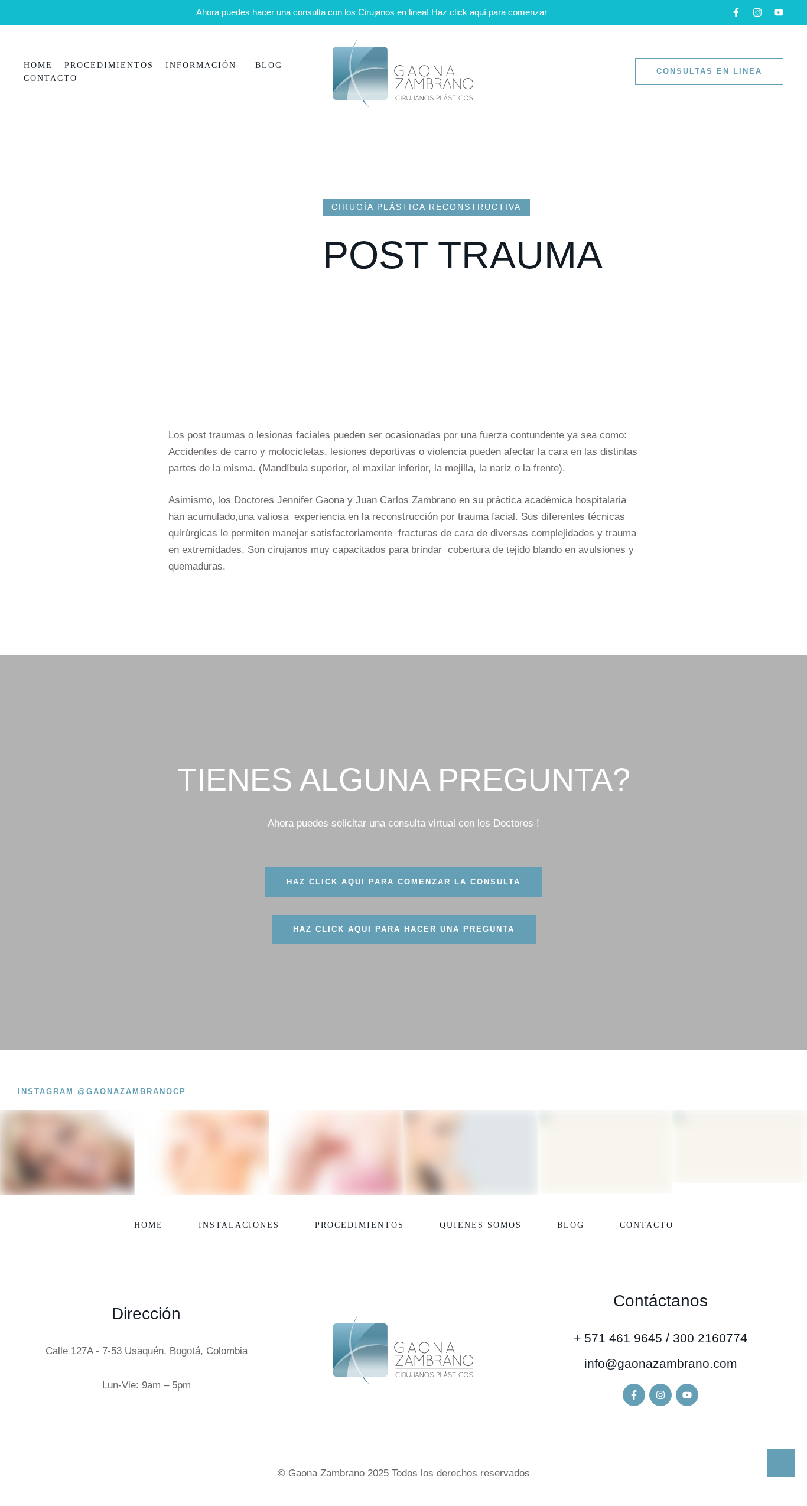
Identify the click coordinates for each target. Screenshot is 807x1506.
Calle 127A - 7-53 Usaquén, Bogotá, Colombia (146, 1351)
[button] (736, 12)
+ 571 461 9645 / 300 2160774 (660, 1338)
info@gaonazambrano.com (660, 1363)
